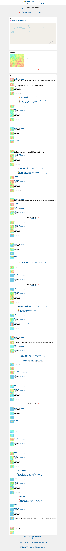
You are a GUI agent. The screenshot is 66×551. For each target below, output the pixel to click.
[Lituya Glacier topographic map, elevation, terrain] (12, 164)
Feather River (16, 109)
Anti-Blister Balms (23, 8)
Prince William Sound (17, 278)
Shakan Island (16, 274)
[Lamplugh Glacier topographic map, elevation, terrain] (12, 119)
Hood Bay (15, 243)
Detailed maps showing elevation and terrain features (34, 355)
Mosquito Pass (16, 105)
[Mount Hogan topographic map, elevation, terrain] (12, 222)
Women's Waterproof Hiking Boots (24, 471)
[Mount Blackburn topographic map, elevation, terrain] (12, 85)
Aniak (15, 345)
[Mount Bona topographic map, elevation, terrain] (12, 208)
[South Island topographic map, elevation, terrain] (12, 492)
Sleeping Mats (22, 98)
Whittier (27, 289)
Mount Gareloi (16, 136)
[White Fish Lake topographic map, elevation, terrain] (12, 444)
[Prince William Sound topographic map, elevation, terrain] (12, 280)
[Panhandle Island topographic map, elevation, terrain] (12, 505)
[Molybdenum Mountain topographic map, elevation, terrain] (12, 466)
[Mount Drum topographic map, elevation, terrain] (12, 190)
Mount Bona (16, 207)
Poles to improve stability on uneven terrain (32, 101)
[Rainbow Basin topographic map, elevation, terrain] (12, 213)
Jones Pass (16, 229)
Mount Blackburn (17, 83)
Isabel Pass (16, 482)
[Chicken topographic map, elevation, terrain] (12, 298)
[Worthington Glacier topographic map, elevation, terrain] (12, 156)
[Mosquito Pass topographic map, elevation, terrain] (12, 106)
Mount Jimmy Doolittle (18, 87)
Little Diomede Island (17, 322)
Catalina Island (16, 416)
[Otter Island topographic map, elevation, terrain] (12, 253)
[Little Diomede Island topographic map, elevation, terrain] (12, 324)
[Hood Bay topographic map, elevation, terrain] (12, 245)
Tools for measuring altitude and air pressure (35, 309)
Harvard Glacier (16, 180)
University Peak (16, 452)
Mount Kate (16, 438)
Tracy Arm (15, 314)
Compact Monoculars (24, 97)
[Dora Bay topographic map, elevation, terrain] (12, 129)
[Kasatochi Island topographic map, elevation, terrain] (12, 518)
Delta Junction (16, 292)
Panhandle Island (17, 504)
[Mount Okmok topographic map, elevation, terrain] (12, 151)
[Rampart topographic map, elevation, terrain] (17, 60)
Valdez (26, 372)
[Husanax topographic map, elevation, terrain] (12, 514)
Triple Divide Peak (17, 367)
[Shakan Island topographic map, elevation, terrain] (12, 275)
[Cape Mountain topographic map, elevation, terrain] (12, 391)
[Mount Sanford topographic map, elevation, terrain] (12, 80)
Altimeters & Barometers (23, 309)
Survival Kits (22, 499)
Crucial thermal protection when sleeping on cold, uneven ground (38, 13)
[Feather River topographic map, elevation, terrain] (12, 111)
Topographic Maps (23, 355)
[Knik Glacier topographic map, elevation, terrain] (12, 93)
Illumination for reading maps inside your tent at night (34, 473)
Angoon (27, 244)
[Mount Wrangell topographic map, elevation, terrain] (12, 200)
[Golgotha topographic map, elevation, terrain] (12, 462)
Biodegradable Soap (24, 11)
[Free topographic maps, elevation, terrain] (10, 20)
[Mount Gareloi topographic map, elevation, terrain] (12, 137)
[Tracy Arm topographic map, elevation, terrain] (12, 315)
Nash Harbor (16, 486)
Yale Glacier (16, 176)
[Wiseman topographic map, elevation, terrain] (12, 351)
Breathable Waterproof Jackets (25, 173)
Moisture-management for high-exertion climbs (34, 311)
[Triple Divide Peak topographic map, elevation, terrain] (12, 368)
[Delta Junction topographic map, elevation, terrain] (12, 294)
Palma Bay (15, 407)
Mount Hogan (16, 221)
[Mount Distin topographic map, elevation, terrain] (12, 267)
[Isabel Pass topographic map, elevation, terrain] (12, 484)
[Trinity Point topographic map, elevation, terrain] (12, 289)
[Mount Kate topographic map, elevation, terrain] (12, 439)
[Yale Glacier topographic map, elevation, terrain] (12, 177)
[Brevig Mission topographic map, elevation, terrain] (12, 431)
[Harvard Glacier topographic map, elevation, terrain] (12, 182)
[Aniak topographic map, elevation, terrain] (12, 346)
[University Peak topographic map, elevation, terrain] (12, 453)
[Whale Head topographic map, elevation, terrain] (12, 479)
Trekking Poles (22, 101)
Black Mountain (16, 270)
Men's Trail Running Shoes (24, 543)
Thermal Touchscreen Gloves (25, 497)
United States (15, 79)
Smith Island (16, 420)
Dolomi (15, 434)
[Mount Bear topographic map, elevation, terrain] (12, 204)
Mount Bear (16, 203)
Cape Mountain (16, 389)
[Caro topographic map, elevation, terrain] (12, 249)
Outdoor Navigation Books (25, 12)
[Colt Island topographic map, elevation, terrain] (12, 377)
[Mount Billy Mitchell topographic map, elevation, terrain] (12, 227)
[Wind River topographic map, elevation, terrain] (12, 328)
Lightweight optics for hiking (32, 97)
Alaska (18, 79)
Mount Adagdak (16, 140)
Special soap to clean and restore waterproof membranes (36, 168)
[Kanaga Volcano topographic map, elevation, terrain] (12, 133)
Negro (15, 531)
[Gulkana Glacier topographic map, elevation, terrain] (12, 186)
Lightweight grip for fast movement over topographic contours (38, 543)
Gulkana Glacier (16, 184)
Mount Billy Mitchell (17, 225)
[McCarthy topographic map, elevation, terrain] (12, 302)
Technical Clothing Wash (23, 168)
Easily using (33, 47)
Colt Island (15, 375)
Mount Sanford (16, 78)
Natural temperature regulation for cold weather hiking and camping (37, 547)
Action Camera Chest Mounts (25, 542)
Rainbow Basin (16, 211)
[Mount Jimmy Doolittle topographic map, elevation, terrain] (12, 89)
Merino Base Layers (23, 547)
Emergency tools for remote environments (31, 499)
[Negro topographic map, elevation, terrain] (12, 532)
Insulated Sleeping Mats (24, 13)
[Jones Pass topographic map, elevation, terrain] (12, 231)
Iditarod (15, 113)
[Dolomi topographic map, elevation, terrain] (12, 435)
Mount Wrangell (16, 198)
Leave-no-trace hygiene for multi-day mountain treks (35, 11)
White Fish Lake (16, 442)
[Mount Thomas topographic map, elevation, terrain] (12, 372)
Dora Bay (15, 127)
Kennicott (15, 456)
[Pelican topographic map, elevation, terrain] (12, 338)
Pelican (15, 336)
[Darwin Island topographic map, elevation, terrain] (12, 395)
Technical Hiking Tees (23, 169)
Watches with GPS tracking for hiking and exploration (36, 102)
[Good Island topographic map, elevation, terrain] (12, 399)
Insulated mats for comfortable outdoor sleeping (32, 546)
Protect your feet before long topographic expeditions (34, 8)
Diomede (27, 323)
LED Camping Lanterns (22, 473)
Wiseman (15, 349)
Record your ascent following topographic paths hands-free (39, 542)
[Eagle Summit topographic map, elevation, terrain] (12, 342)
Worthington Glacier (17, 154)
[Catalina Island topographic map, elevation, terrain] (12, 417)
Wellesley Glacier (16, 158)
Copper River (16, 256)
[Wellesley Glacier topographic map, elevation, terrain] (12, 160)
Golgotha (15, 460)
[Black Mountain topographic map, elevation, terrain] (12, 271)
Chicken (15, 296)
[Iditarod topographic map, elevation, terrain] (12, 115)
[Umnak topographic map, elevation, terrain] (12, 386)
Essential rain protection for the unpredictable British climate (40, 173)
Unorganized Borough (22, 79)
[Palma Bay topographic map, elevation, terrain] (12, 409)
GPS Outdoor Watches (24, 102)
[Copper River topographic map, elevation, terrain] (12, 257)
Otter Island (16, 252)
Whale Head (16, 478)
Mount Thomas (16, 371)
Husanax (15, 512)
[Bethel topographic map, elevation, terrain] (12, 320)
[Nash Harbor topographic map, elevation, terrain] (12, 488)
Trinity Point (16, 288)
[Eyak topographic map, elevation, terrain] (12, 364)
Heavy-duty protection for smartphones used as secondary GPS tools (37, 356)
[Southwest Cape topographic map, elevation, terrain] (12, 235)
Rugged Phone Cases (24, 356)
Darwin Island (16, 393)
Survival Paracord (23, 9)
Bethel (15, 318)
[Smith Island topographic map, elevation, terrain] (12, 421)
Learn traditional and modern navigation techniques (37, 12)
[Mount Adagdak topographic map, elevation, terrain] (12, 141)
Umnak (15, 385)
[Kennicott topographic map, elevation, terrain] (12, 458)
